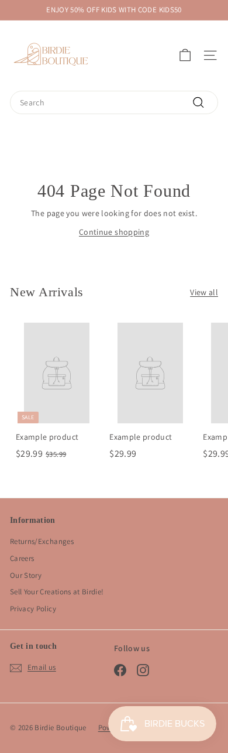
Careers (22, 558)
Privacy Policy (33, 609)
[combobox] (114, 102)
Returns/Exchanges (42, 541)
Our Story (26, 575)
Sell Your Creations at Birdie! (57, 592)
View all (204, 292)
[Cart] (185, 55)
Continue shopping (114, 232)
